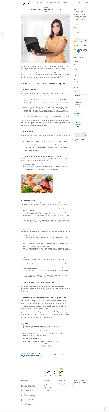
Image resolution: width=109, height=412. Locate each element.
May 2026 (76, 97)
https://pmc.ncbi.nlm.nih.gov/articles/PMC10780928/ (35, 330)
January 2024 (76, 126)
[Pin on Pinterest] (48, 346)
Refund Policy (47, 389)
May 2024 (76, 117)
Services (46, 2)
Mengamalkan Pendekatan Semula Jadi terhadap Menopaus (80, 139)
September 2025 (77, 106)
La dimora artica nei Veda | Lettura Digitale (82, 41)
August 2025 (76, 108)
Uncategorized (77, 84)
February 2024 (77, 124)
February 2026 (77, 104)
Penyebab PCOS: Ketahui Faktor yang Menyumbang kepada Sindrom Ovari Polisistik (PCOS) (32, 355)
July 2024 (76, 115)
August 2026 (76, 91)
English (75, 75)
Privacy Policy (47, 387)
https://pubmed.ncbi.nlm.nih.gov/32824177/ (33, 338)
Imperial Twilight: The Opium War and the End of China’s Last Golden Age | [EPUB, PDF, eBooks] (82, 29)
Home (37, 2)
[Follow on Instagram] (62, 384)
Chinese (75, 72)
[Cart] (87, 2)
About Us (41, 2)
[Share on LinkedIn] (50, 346)
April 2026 (76, 100)
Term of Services (48, 390)
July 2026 (76, 93)
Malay (43, 7)
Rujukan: (77, 142)
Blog (55, 2)
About (45, 384)
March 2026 (76, 102)
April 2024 (76, 120)
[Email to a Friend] (46, 346)
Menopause (47, 7)
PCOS (75, 81)
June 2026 (76, 95)
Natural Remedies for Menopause (60, 354)
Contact (46, 385)
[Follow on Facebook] (60, 384)
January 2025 (76, 113)
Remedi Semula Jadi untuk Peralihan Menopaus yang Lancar (80, 135)
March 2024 (76, 122)
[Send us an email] (64, 384)
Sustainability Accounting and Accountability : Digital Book (82, 35)
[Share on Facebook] (41, 346)
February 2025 (77, 111)
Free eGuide (60, 2)
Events (65, 2)
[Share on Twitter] (43, 346)
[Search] (79, 2)
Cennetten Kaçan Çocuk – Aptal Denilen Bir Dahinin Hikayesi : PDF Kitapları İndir (82, 51)
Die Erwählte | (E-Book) (81, 45)
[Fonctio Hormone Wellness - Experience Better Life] (27, 2)
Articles (51, 2)
